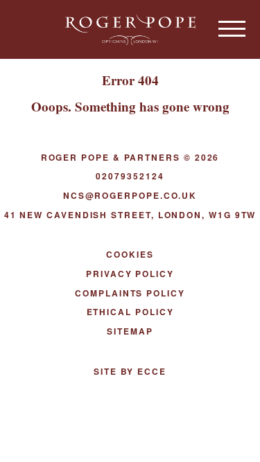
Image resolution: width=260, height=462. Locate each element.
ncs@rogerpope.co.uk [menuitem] (130, 195)
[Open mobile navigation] (232, 28)
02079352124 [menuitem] (130, 176)
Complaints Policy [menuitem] (130, 293)
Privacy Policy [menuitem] (130, 273)
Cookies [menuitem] (129, 254)
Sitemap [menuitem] (130, 331)
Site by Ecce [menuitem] (130, 371)
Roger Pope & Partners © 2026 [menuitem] (130, 157)
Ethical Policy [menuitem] (130, 311)
